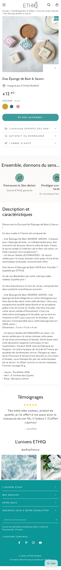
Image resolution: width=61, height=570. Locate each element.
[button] (49, 4)
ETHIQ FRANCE (34, 556)
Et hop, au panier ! (30, 117)
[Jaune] (5, 106)
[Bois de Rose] (18, 106)
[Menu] (4, 4)
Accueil (5, 11)
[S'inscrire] (57, 519)
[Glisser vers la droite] (55, 68)
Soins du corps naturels (47, 11)
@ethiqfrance (30, 449)
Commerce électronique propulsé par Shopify (30, 559)
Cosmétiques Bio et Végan (23, 11)
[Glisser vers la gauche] (47, 68)
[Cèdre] (11, 106)
